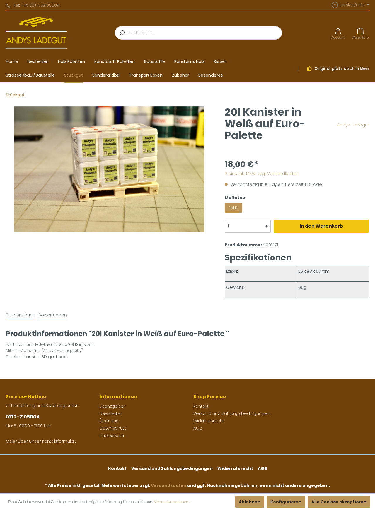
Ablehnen (249, 502)
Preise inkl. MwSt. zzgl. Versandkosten (262, 173)
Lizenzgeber (112, 406)
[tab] (20, 315)
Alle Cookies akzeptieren (339, 502)
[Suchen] (121, 33)
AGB (197, 428)
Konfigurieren (285, 502)
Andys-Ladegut (353, 125)
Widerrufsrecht (208, 421)
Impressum (112, 435)
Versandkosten (168, 485)
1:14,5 (233, 208)
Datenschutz (113, 428)
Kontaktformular (58, 441)
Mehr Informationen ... (172, 501)
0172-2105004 (23, 416)
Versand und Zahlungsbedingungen (231, 413)
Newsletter (111, 413)
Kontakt (201, 406)
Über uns (109, 421)
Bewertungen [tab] (52, 315)
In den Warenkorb (321, 226)
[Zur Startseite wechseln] (36, 33)
